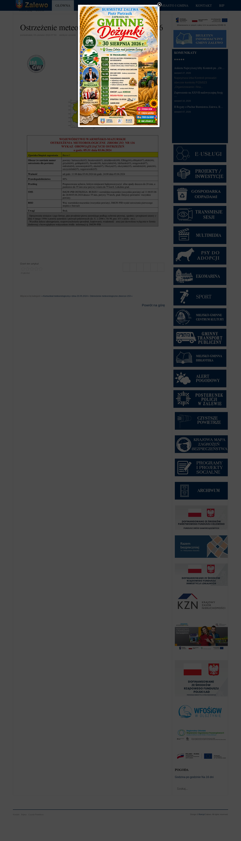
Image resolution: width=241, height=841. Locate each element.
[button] (159, 4)
